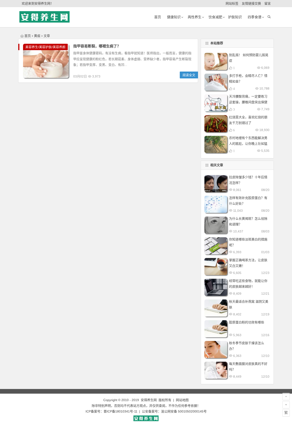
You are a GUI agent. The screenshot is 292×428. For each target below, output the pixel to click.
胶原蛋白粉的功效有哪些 (246, 322)
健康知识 (174, 17)
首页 (27, 36)
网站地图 (182, 400)
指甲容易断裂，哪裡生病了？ (97, 46)
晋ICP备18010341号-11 (120, 411)
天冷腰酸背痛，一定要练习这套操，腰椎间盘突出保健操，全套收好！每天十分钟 (248, 102)
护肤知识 (235, 17)
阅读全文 (188, 75)
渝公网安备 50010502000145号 (184, 411)
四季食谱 (254, 17)
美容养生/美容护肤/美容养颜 (45, 47)
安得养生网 (149, 400)
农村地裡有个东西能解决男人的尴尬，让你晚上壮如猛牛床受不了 (248, 143)
